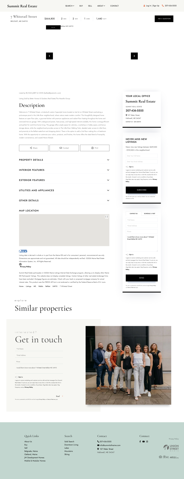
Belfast (47, 286)
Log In (148, 5)
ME (35, 286)
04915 (55, 286)
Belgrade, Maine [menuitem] (31, 451)
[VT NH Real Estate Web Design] (169, 448)
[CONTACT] (164, 18)
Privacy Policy (25, 267)
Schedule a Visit (149, 214)
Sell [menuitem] (90, 5)
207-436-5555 (171, 5)
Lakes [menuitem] (67, 448)
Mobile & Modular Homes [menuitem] (34, 460)
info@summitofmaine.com (110, 445)
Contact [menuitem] (114, 5)
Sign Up (156, 5)
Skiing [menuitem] (67, 454)
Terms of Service (131, 287)
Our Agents (137, 122)
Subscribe (142, 190)
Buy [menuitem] (81, 5)
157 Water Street (105, 451)
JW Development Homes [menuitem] (34, 457)
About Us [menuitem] (28, 441)
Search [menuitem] (68, 5)
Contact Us (129, 122)
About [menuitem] (100, 5)
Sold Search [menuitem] (69, 441)
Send (141, 278)
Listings (28, 286)
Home (21, 286)
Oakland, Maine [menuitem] (30, 454)
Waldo (40, 286)
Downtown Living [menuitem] (71, 444)
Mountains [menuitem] (69, 451)
